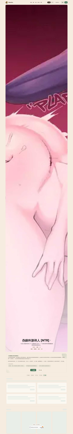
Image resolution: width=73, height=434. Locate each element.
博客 (41, 2)
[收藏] (62, 6)
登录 (62, 2)
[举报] (66, 6)
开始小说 (40, 370)
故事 (33, 2)
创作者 (38, 2)
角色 (31, 2)
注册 (66, 2)
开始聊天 (33, 370)
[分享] (64, 6)
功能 (35, 2)
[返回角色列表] (7, 6)
